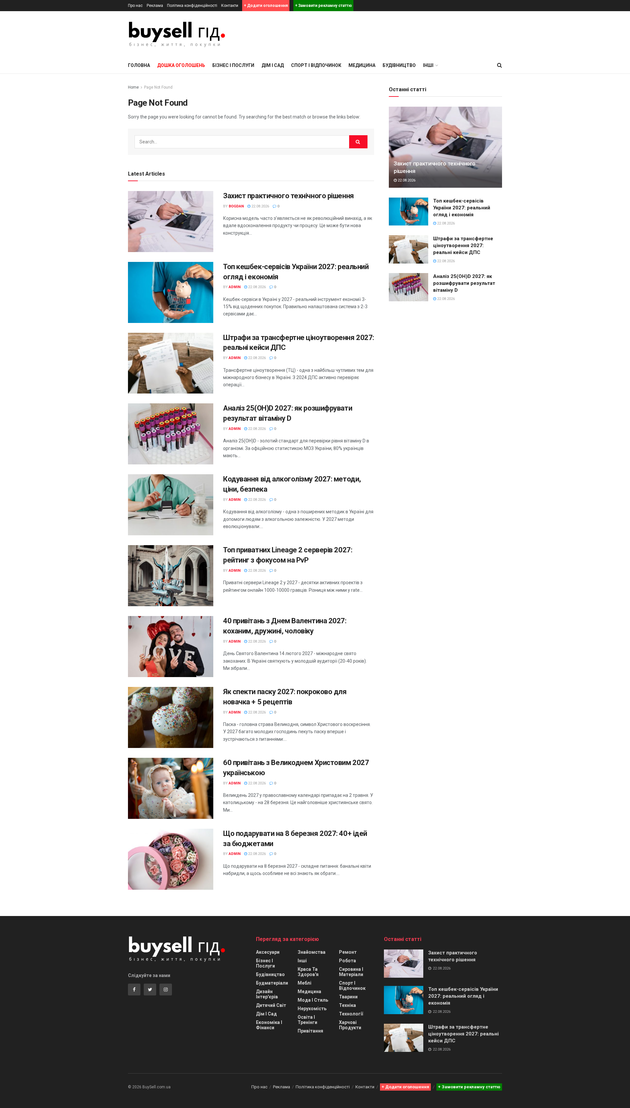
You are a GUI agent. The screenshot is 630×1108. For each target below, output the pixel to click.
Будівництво (399, 65)
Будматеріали (272, 983)
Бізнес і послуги (233, 65)
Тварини (348, 996)
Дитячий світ (271, 1005)
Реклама (155, 5)
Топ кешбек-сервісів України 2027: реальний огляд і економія (461, 208)
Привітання (310, 1030)
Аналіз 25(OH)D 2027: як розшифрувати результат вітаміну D (464, 283)
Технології (351, 1013)
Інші (302, 960)
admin (235, 287)
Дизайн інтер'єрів (267, 994)
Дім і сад (273, 65)
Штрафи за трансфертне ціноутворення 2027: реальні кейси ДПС (463, 245)
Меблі (304, 983)
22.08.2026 (259, 206)
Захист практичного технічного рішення (288, 196)
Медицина (361, 65)
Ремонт (348, 952)
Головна (139, 65)
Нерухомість (312, 1008)
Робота (347, 960)
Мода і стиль (313, 1000)
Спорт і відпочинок (316, 65)
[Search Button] (358, 141)
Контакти (229, 5)
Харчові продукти (350, 1025)
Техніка (347, 1005)
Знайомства (312, 952)
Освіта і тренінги (307, 1019)
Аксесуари (268, 952)
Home (133, 87)
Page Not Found (158, 87)
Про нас (135, 5)
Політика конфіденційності (192, 5)
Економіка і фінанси (269, 1025)
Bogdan (236, 206)
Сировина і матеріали (351, 972)
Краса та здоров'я (308, 972)
